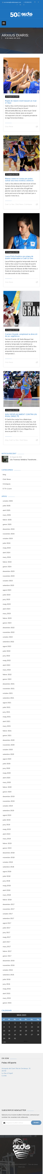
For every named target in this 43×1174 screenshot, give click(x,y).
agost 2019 (7, 815)
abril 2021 (6, 721)
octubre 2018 (8, 862)
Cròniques (28, 204)
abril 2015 (6, 993)
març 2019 (7, 839)
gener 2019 (7, 848)
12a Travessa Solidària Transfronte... (24, 459)
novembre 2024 (9, 534)
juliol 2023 (6, 595)
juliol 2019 (6, 820)
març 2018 (7, 895)
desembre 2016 (9, 960)
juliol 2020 (6, 763)
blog (6, 440)
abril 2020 (6, 778)
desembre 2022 (9, 627)
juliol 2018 (6, 876)
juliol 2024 (6, 543)
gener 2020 (7, 792)
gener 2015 (7, 1003)
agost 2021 (7, 703)
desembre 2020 (9, 740)
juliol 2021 (6, 707)
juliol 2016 (6, 979)
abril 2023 (6, 609)
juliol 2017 (6, 928)
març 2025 (7, 515)
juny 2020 (6, 768)
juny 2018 (6, 881)
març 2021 (7, 726)
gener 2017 (7, 956)
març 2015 (7, 998)
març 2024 (7, 557)
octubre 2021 (8, 693)
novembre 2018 (9, 857)
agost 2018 (7, 871)
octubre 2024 (8, 538)
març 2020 (7, 782)
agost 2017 (7, 923)
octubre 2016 (8, 970)
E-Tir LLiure (7, 488)
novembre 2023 (9, 576)
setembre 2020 (8, 754)
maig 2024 (7, 548)
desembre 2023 (9, 571)
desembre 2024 (9, 529)
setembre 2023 (8, 585)
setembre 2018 (8, 867)
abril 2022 (6, 665)
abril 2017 (6, 942)
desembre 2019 (9, 796)
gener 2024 (7, 566)
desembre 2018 (9, 853)
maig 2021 (7, 717)
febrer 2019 (7, 843)
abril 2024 (6, 552)
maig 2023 (7, 604)
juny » (26, 1041)
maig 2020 (7, 773)
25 (21, 1034)
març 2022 (7, 670)
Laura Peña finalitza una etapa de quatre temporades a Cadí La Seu (19, 257)
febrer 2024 (7, 562)
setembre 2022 (8, 642)
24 (15, 1034)
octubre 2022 (8, 637)
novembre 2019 (9, 801)
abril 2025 (6, 510)
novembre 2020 (9, 745)
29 (4, 1038)
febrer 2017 (7, 951)
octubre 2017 (8, 914)
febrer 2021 (7, 731)
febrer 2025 (7, 520)
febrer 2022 (7, 674)
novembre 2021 (9, 688)
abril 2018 (6, 890)
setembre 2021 (8, 698)
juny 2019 (6, 824)
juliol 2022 (6, 651)
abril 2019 (6, 834)
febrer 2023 (7, 618)
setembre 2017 (8, 918)
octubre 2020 (8, 749)
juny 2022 (6, 656)
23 (9, 1034)
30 (9, 1038)
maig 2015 (7, 989)
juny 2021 (6, 712)
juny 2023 (6, 599)
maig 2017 (7, 937)
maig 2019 (7, 829)
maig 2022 (7, 660)
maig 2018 (7, 885)
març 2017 (7, 946)
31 (15, 1038)
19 (26, 1031)
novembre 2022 (9, 632)
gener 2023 (7, 623)
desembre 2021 (9, 684)
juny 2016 (6, 984)
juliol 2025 (6, 505)
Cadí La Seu (9, 204)
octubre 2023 (8, 581)
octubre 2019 (8, 806)
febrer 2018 (7, 900)
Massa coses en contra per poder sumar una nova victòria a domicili (19, 180)
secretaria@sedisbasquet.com (12, 2)
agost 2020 (7, 759)
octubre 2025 (8, 501)
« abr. (4, 1042)
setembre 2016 (8, 975)
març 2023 (7, 613)
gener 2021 (7, 735)
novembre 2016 (9, 965)
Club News (9, 126)
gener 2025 (7, 524)
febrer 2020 (7, 787)
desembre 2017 (9, 904)
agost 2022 (7, 646)
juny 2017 (6, 932)
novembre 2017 (9, 909)
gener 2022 (7, 679)
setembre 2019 (8, 810)
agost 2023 (7, 590)
